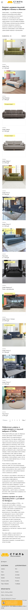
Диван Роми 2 (6, 193)
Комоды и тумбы (5, 581)
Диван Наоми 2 (6, 350)
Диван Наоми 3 (6, 224)
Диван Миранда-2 (7, 287)
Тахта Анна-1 (5, 414)
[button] (5, 420)
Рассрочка (17, 578)
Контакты (17, 581)
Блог (16, 569)
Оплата (16, 572)
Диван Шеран (6, 129)
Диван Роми (5, 66)
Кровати (3, 578)
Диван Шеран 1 (6, 161)
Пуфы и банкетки (5, 583)
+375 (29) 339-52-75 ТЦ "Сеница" (8, 598)
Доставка (17, 575)
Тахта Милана (5, 98)
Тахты (2, 572)
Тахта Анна (5, 256)
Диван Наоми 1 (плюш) (8, 319)
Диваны (3, 569)
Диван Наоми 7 (6, 382)
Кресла (2, 575)
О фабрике (17, 583)
